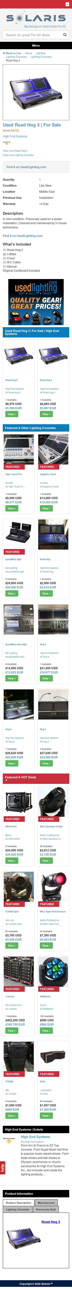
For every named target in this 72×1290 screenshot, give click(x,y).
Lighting (40, 53)
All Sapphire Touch (49, 486)
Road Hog (45, 559)
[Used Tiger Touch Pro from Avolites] (19, 449)
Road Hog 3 (11, 380)
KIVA (42, 1081)
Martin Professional (49, 835)
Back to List (13, 53)
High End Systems (15, 136)
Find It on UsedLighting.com (26, 167)
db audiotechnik (13, 1005)
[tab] (18, 1202)
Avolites (9, 482)
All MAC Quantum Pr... (51, 838)
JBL (7, 1090)
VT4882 (9, 1081)
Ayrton (43, 1005)
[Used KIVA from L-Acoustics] (53, 1057)
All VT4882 (10, 1093)
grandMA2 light (13, 559)
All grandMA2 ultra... (15, 656)
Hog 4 (43, 644)
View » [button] (12, 414)
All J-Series (11, 1008)
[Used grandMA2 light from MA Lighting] (19, 534)
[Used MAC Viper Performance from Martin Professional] (53, 887)
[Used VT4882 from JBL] (19, 1057)
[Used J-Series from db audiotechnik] (19, 972)
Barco (8, 835)
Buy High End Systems (32, 1141)
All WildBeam (46, 1008)
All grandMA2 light (14, 571)
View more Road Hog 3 (15, 150)
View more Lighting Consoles (18, 155)
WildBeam (45, 996)
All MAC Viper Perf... (50, 923)
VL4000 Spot (12, 911)
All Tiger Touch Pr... (15, 486)
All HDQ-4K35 (12, 838)
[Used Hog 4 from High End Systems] (53, 620)
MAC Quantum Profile (51, 826)
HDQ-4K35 (11, 826)
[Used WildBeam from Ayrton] (53, 972)
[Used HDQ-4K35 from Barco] (19, 802)
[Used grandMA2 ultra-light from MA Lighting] (19, 620)
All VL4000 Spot (13, 923)
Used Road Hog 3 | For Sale (32, 124)
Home (28, 53)
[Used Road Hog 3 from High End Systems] (36, 118)
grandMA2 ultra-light (16, 644)
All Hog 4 (44, 656)
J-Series (9, 996)
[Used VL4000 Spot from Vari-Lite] (19, 887)
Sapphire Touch (48, 474)
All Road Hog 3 (13, 392)
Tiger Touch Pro (13, 474)
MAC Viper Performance (53, 911)
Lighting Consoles (16, 56)
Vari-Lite (9, 920)
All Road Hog (46, 571)
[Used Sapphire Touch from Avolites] (53, 449)
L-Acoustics (45, 1090)
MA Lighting (11, 567)
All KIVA (44, 1093)
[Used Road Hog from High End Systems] (53, 534)
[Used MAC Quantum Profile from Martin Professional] (53, 802)
